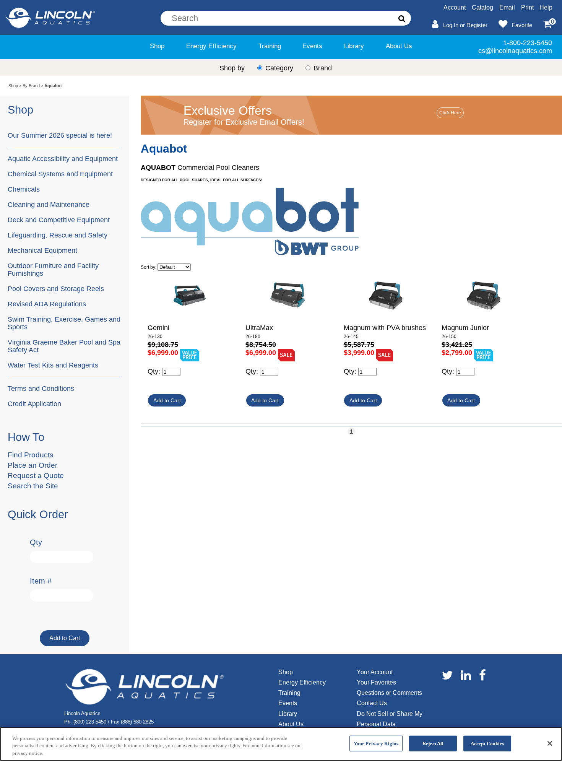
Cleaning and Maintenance (48, 204)
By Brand (31, 85)
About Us (399, 46)
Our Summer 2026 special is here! (60, 135)
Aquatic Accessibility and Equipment (63, 158)
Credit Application (34, 404)
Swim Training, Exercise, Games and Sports (64, 323)
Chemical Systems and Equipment (60, 174)
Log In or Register (465, 25)
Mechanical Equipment (42, 250)
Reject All (432, 743)
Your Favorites (376, 682)
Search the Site (33, 485)
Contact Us (372, 703)
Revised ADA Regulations (47, 304)
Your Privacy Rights (376, 743)
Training (269, 46)
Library (354, 46)
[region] (281, 744)
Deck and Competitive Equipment (59, 220)
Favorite (522, 25)
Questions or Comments (389, 692)
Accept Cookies (487, 743)
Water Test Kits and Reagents (53, 365)
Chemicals (24, 189)
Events (312, 46)
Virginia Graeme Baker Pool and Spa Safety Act (64, 346)
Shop (157, 46)
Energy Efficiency (211, 46)
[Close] (549, 743)
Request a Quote (36, 475)
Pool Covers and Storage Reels (56, 289)
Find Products (31, 455)
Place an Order (32, 465)
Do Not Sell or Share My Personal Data (389, 719)
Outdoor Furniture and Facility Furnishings (53, 269)
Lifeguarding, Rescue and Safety (57, 235)
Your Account (375, 672)
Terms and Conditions (41, 388)
